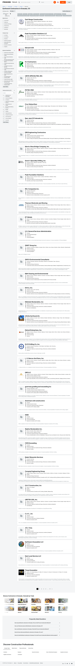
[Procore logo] (7, 2)
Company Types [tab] (7, 648)
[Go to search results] (14, 93)
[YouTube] (71, 663)
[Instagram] (69, 663)
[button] (3, 20)
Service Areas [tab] (30, 648)
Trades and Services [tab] (22, 648)
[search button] (54, 2)
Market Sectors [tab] (14, 648)
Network (14, 2)
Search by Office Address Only (7, 14)
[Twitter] (67, 663)
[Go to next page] (52, 589)
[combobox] (46, 2)
